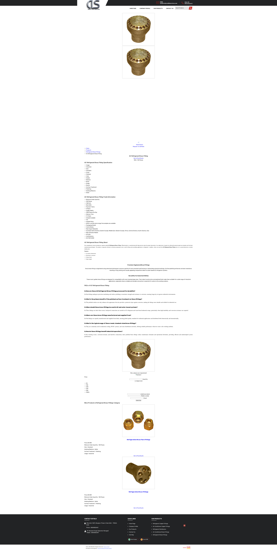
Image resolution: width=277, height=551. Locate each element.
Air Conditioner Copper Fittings (161, 526)
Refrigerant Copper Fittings (160, 523)
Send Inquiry (139, 144)
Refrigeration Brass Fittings (138, 492)
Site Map (131, 535)
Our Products (158, 8)
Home (87, 148)
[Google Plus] (184, 526)
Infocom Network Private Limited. (105, 548)
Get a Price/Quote (138, 158)
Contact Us (169, 8)
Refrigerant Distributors (159, 529)
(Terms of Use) (106, 546)
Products (88, 150)
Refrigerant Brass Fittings (93, 152)
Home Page (133, 8)
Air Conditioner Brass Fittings (161, 532)
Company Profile (145, 8)
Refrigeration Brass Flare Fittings (138, 439)
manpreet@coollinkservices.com (168, 3)
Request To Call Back (138, 146)
